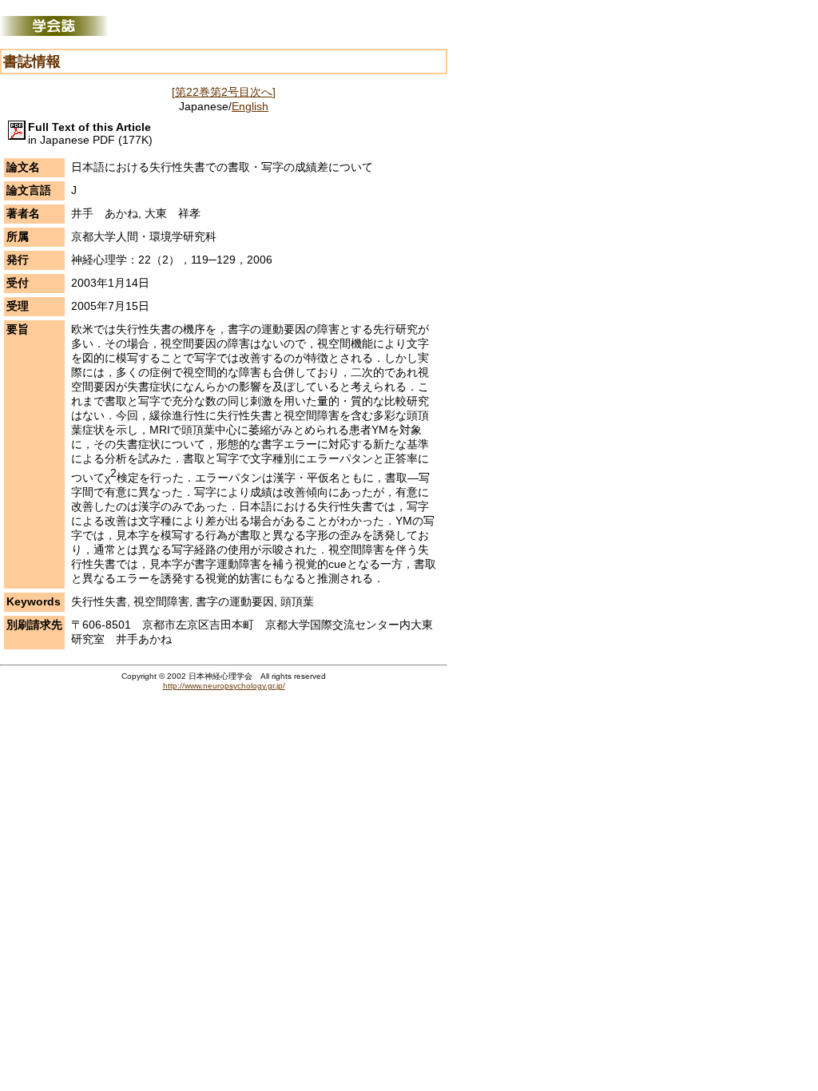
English (250, 106)
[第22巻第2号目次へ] (224, 91)
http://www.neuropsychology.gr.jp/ (224, 685)
